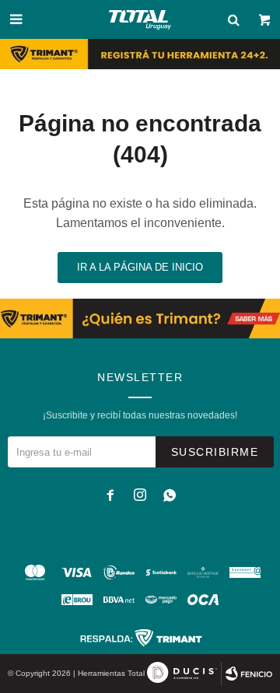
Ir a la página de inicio (140, 267)
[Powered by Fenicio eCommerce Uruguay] (249, 673)
